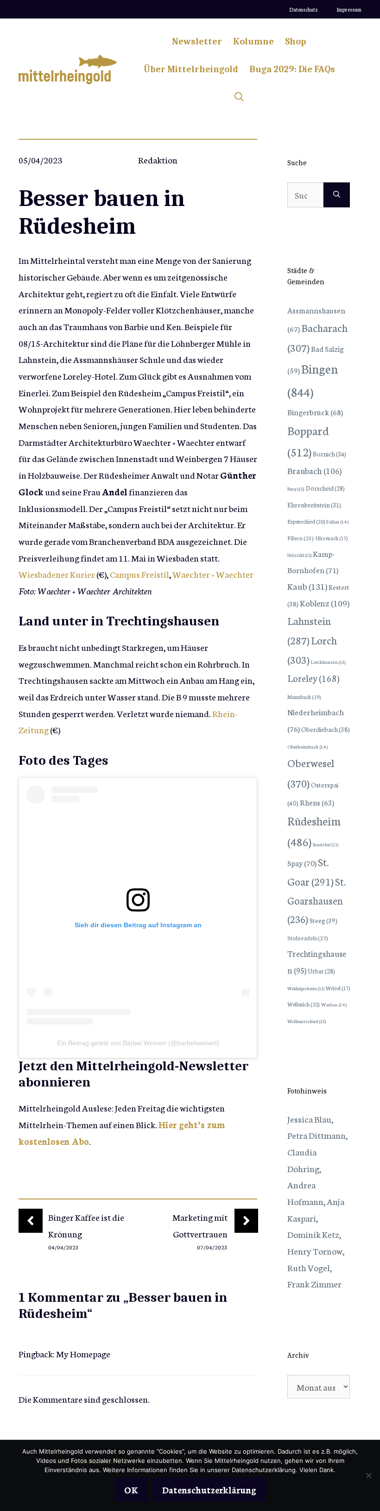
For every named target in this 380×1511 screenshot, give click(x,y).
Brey (295, 488)
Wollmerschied (306, 1021)
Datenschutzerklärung (209, 1489)
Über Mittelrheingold (191, 69)
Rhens (317, 802)
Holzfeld (299, 555)
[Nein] (368, 1475)
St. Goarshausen (316, 900)
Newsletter (197, 41)
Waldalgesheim (305, 988)
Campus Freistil (139, 574)
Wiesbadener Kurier (57, 574)
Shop (295, 41)
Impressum (348, 9)
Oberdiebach (325, 729)
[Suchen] (336, 194)
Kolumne (253, 41)
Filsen (300, 538)
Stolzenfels (307, 937)
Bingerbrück (315, 411)
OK (131, 1489)
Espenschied (306, 521)
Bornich (329, 453)
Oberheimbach (307, 746)
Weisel (338, 988)
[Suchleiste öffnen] (239, 97)
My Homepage (83, 1353)
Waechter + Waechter (212, 574)
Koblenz (324, 603)
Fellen (337, 521)
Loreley (313, 677)
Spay (302, 862)
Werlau (334, 1004)
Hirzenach (331, 538)
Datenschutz (303, 9)
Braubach (314, 470)
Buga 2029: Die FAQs (292, 69)
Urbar (321, 971)
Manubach (304, 696)
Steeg (323, 920)
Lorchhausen (328, 661)
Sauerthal (325, 844)
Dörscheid (325, 488)
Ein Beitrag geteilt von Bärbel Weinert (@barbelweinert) (138, 1043)
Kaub (307, 586)
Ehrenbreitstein (314, 504)
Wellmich (303, 1004)
